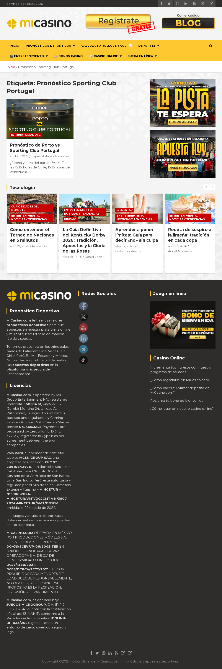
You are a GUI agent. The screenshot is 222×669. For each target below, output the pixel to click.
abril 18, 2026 (72, 257)
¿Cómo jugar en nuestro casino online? (182, 408)
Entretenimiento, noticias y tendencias (29, 217)
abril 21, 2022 (19, 156)
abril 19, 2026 (19, 246)
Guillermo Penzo (128, 251)
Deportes (147, 45)
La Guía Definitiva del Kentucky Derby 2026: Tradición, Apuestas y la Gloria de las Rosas (84, 240)
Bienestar (125, 210)
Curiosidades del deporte (25, 208)
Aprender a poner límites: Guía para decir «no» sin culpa (136, 235)
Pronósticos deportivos (48, 45)
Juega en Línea (140, 56)
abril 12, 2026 (124, 246)
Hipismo (70, 219)
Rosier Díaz (40, 246)
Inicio (14, 45)
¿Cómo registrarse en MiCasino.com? (180, 380)
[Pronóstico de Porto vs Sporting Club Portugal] (40, 119)
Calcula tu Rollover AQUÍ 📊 (106, 45)
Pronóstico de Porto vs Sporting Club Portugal (35, 148)
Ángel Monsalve (180, 251)
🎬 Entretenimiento (27, 56)
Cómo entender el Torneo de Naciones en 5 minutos (32, 235)
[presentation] (206, 187)
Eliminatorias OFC (26, 134)
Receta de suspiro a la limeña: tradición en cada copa (189, 235)
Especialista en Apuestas (50, 156)
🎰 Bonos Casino (68, 56)
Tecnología (22, 187)
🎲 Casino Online (103, 56)
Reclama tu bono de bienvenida (176, 400)
